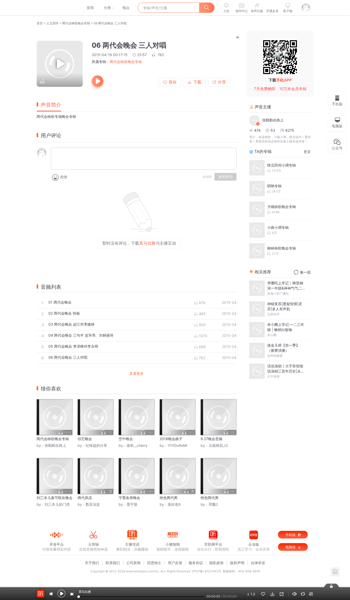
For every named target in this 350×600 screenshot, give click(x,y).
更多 (307, 151)
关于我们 (92, 563)
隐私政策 (216, 563)
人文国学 (52, 23)
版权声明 (237, 563)
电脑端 (290, 547)
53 (273, 130)
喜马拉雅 (56, 7)
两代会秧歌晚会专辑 (76, 23)
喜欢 (173, 82)
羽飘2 (213, 504)
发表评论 (225, 177)
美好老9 (174, 504)
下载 (197, 82)
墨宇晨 (132, 504)
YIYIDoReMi (177, 445)
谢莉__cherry (137, 445)
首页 (40, 23)
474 (257, 130)
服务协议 (196, 563)
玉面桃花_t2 (218, 445)
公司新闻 (133, 563)
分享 (222, 82)
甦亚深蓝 (93, 504)
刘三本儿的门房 (57, 504)
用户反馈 (175, 563)
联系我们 (113, 563)
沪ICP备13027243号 (206, 571)
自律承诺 (258, 563)
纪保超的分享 (96, 445)
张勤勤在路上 (55, 445)
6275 (289, 130)
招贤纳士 (154, 563)
